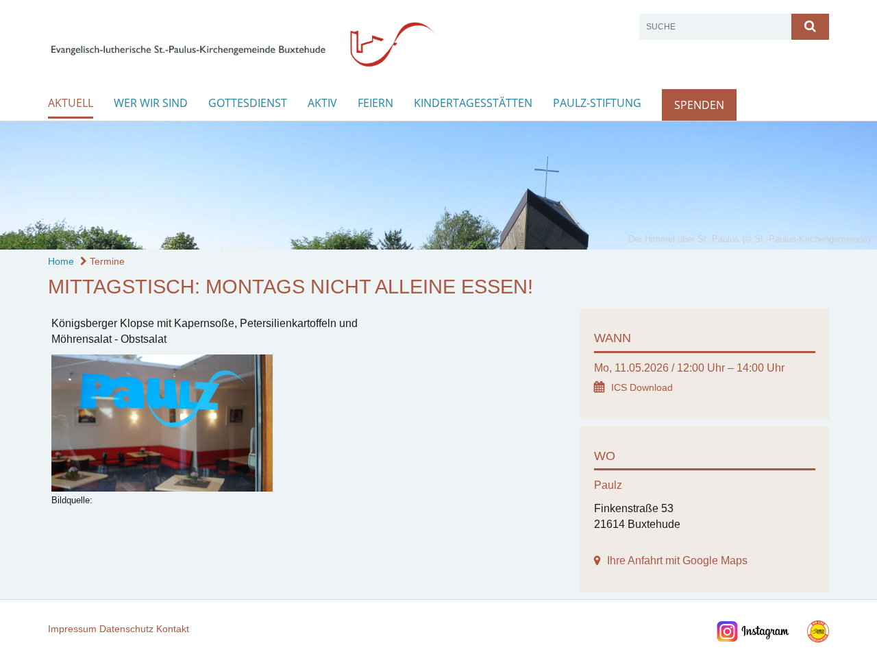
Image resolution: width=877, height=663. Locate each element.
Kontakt (172, 628)
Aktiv (322, 102)
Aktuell (70, 102)
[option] (438, 185)
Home (61, 261)
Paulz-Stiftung (597, 102)
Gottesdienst (247, 102)
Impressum (72, 628)
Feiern (375, 102)
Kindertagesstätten (473, 102)
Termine (106, 261)
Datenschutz (126, 628)
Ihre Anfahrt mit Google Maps (677, 560)
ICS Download (642, 388)
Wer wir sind (151, 102)
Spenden (699, 104)
